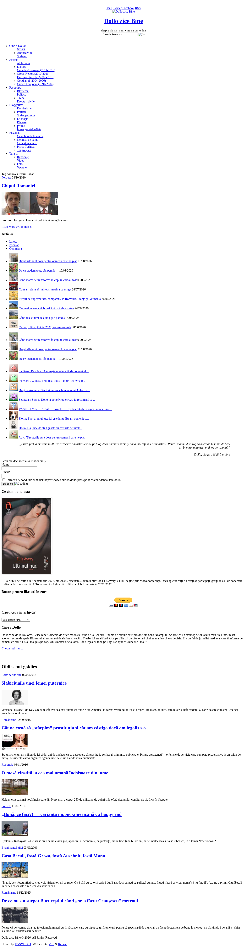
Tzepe (21, 98)
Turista (13, 153)
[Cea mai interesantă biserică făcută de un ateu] (13, 308)
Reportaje (23, 157)
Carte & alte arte (27, 143)
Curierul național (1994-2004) (35, 84)
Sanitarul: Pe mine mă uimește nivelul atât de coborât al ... (54, 371)
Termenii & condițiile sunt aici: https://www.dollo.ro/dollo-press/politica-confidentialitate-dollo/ (63, 480)
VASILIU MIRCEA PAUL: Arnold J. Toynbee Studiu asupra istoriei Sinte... (65, 409)
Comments (15, 248)
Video (20, 160)
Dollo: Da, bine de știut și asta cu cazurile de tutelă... (50, 428)
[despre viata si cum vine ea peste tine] (124, 11)
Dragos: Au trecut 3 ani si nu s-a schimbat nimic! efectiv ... (54, 390)
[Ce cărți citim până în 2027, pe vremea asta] (13, 327)
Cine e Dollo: (17, 45)
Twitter (117, 8)
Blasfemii (23, 91)
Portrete (21, 111)
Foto (20, 164)
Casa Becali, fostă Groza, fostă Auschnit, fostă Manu (53, 855)
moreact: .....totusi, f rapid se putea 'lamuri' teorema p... (52, 380)
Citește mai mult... (13, 648)
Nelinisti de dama (27, 139)
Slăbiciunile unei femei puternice (34, 683)
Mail (109, 8)
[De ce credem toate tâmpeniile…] (13, 270)
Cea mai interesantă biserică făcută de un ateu (46, 308)
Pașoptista (15, 87)
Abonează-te (24, 52)
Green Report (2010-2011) (33, 73)
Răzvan (62, 944)
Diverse (21, 122)
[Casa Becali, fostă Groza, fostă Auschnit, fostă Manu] (15, 876)
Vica (51, 944)
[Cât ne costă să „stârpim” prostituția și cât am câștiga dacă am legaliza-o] (15, 748)
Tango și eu (24, 150)
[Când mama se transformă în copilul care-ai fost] (13, 280)
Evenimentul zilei (12, 847)
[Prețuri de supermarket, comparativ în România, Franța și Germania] (13, 299)
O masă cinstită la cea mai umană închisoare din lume (55, 772)
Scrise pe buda (26, 115)
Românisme (24, 108)
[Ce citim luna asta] (27, 575)
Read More (8, 226)
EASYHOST (23, 944)
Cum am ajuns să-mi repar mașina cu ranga (45, 289)
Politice (21, 94)
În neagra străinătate (29, 129)
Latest (13, 241)
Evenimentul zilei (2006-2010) (35, 77)
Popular (14, 245)
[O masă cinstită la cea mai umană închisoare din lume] (15, 793)
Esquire (21, 66)
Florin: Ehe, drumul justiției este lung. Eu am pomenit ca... (54, 418)
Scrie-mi (22, 56)
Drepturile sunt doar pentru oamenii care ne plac (48, 261)
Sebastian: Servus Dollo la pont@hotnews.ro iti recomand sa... (57, 399)
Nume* (6, 464)
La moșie (22, 118)
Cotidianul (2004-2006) (31, 80)
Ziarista (13, 59)
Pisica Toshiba (26, 146)
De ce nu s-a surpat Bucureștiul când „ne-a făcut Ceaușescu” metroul (70, 900)
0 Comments (23, 226)
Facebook (128, 8)
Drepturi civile (26, 101)
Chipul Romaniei (18, 185)
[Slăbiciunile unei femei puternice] (15, 704)
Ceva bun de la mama (30, 136)
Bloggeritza (16, 105)
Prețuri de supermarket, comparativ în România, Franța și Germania (60, 299)
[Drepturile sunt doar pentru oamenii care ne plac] (13, 261)
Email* (6, 472)
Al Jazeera (23, 63)
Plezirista (14, 132)
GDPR (21, 49)
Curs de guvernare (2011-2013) (36, 70)
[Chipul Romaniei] (30, 214)
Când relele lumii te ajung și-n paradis (42, 317)
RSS (138, 8)
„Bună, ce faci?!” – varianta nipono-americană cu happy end (62, 814)
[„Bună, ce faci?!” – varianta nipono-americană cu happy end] (15, 835)
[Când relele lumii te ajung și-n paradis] (13, 317)
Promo (21, 125)
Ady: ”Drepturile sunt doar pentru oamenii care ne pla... (52, 437)
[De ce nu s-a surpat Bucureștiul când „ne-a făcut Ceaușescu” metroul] (15, 921)
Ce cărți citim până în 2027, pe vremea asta (45, 327)
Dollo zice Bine (123, 20)
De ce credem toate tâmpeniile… (38, 270)
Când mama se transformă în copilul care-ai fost (48, 280)
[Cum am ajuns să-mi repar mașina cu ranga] (13, 289)
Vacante (22, 167)
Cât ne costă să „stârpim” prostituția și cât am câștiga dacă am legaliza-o (74, 727)
